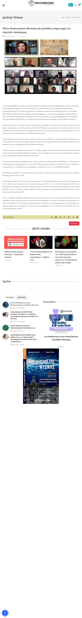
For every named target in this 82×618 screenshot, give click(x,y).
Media (6, 260)
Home (63, 17)
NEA (68, 17)
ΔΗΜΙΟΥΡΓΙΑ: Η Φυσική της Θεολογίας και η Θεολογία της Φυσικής (61, 335)
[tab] (10, 297)
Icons (10, 260)
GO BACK (74, 223)
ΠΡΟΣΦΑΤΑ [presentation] (10, 297)
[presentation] (80, 254)
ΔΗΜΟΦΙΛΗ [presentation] (21, 297)
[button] (58, 346)
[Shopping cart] (78, 5)
